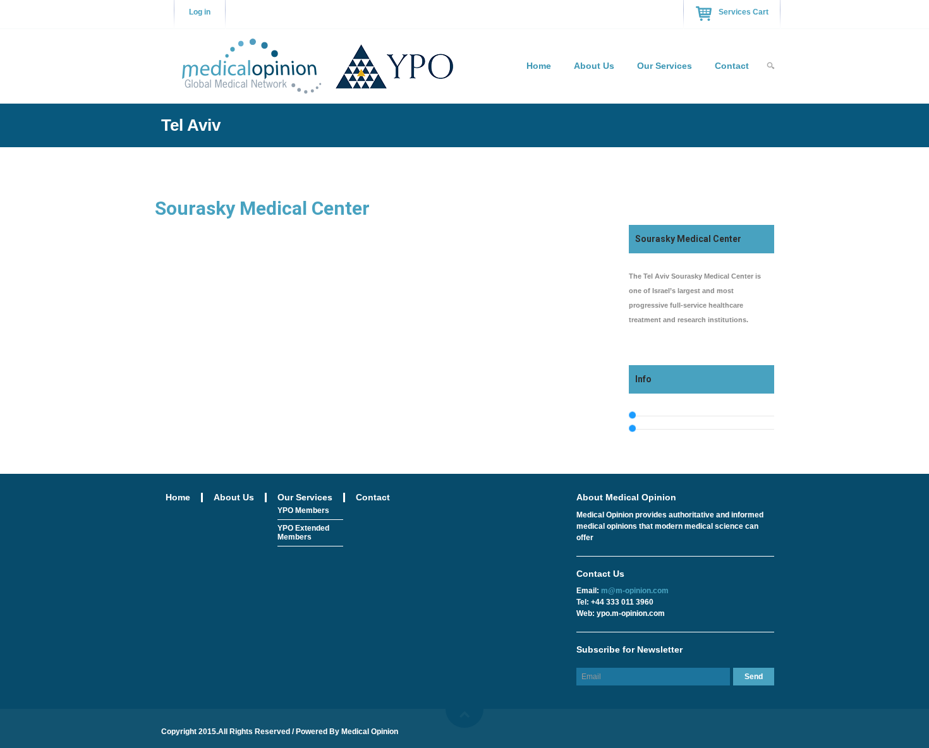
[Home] (317, 64)
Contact (732, 66)
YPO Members (303, 510)
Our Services (664, 66)
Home (538, 66)
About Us (594, 66)
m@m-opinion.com (635, 590)
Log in (199, 12)
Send (753, 676)
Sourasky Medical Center (262, 208)
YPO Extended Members (303, 532)
